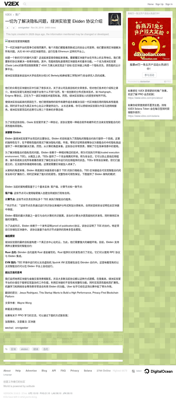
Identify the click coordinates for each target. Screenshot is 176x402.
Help (18, 370)
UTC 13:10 (33, 393)
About (7, 370)
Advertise (31, 370)
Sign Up (159, 4)
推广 (17, 14)
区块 (13, 349)
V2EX (8, 14)
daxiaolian (145, 81)
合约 (45, 349)
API (54, 370)
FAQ (63, 370)
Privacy (74, 370)
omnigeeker (23, 27)
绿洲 (35, 349)
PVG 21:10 (45, 393)
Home (150, 4)
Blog (44, 370)
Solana (88, 370)
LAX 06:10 (56, 393)
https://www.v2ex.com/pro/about (145, 97)
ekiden (24, 349)
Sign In (169, 4)
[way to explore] (12, 4)
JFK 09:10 (67, 393)
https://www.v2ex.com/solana (143, 116)
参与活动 (149, 75)
